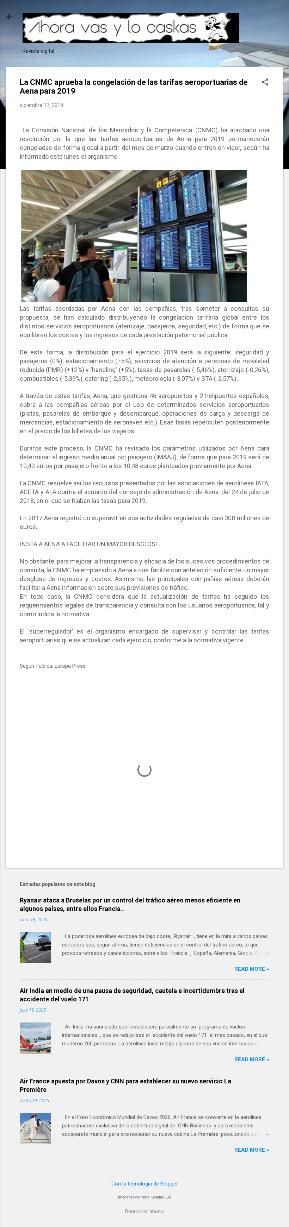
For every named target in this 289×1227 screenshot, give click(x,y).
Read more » (251, 969)
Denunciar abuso (144, 1211)
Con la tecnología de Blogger (144, 1184)
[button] (265, 83)
